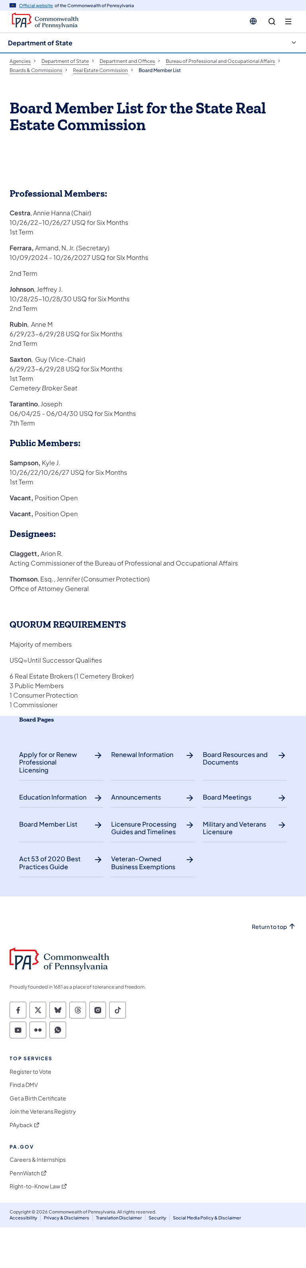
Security (157, 1217)
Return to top (269, 926)
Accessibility (23, 1217)
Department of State (40, 43)
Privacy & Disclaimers (66, 1217)
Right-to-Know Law (35, 1186)
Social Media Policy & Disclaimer (207, 1217)
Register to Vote (30, 1071)
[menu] (288, 21)
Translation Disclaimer (119, 1217)
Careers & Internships (38, 1159)
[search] (272, 21)
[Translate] (253, 21)
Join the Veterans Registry (43, 1111)
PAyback (21, 1125)
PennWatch (25, 1173)
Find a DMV (24, 1084)
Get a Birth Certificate (38, 1098)
